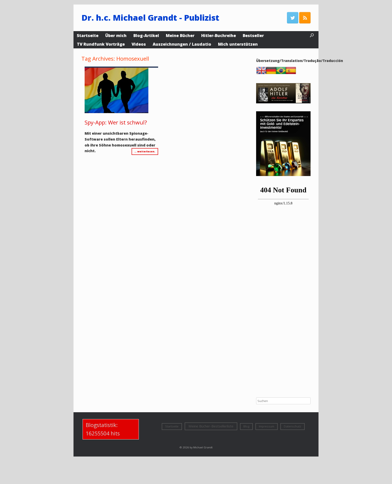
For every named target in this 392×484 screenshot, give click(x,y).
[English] (262, 73)
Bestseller (253, 35)
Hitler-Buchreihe (218, 35)
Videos (139, 44)
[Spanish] (291, 73)
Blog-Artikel (146, 35)
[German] (272, 73)
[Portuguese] (282, 73)
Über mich (116, 35)
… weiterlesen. (144, 151)
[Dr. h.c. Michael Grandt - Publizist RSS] (305, 17)
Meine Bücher (180, 35)
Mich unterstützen (238, 44)
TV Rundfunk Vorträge (101, 44)
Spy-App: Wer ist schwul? (116, 122)
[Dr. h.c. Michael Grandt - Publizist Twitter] (292, 17)
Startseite (87, 35)
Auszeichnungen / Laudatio (182, 44)
